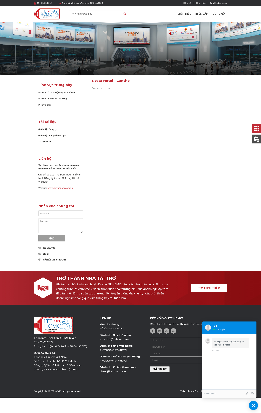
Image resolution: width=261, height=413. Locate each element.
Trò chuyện (49, 247)
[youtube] (166, 331)
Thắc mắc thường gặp (192, 391)
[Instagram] (159, 331)
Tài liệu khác (44, 141)
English (213, 3)
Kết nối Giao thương (54, 259)
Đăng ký (187, 3)
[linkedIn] (173, 331)
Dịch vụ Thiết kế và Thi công (52, 98)
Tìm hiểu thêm (209, 288)
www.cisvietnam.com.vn (60, 187)
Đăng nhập (200, 3)
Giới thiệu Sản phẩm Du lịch (52, 135)
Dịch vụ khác (44, 104)
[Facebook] (152, 331)
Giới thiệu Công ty (47, 129)
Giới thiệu (184, 13)
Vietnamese (222, 3)
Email (46, 253)
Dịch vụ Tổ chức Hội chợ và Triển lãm (57, 92)
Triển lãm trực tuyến (210, 13)
